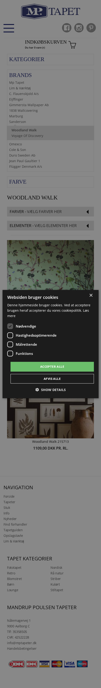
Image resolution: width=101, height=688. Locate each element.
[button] (50, 389)
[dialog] (51, 344)
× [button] (91, 295)
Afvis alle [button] (52, 379)
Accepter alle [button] (52, 366)
